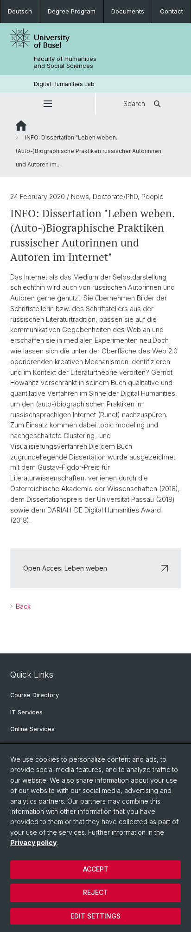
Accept (95, 869)
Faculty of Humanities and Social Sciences (65, 62)
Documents (127, 11)
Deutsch (20, 11)
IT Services (26, 712)
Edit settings (95, 916)
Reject (95, 892)
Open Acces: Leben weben (65, 568)
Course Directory (34, 695)
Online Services (32, 729)
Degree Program (72, 11)
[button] (47, 104)
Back (22, 606)
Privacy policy (33, 842)
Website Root (21, 125)
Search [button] (134, 103)
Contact (171, 11)
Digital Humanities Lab (64, 83)
